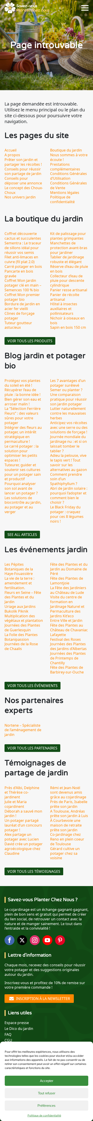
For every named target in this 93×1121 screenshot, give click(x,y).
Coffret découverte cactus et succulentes (23, 236)
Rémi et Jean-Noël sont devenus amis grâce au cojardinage (68, 792)
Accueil (10, 150)
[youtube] (47, 940)
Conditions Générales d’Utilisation (68, 176)
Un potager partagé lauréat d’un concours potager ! (23, 825)
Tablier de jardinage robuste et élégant (67, 259)
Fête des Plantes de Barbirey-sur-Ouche (67, 670)
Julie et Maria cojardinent (16, 804)
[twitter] (22, 940)
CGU (8, 1040)
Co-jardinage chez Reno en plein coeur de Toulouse (67, 839)
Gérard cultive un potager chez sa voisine (65, 853)
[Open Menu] (84, 7)
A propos (12, 154)
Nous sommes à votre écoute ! (69, 157)
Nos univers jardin (20, 197)
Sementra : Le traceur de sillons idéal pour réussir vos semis (23, 248)
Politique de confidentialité (44, 1115)
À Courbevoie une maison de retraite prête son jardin (66, 825)
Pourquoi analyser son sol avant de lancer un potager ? (21, 488)
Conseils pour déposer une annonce (23, 181)
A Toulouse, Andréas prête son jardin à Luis (69, 813)
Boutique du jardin (66, 150)
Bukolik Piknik (16, 611)
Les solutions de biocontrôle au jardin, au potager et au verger (23, 504)
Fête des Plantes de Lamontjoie (66, 581)
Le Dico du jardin (19, 1028)
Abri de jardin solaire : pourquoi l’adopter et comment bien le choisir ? (68, 495)
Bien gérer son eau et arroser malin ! (23, 402)
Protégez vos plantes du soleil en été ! (22, 383)
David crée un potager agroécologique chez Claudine (24, 848)
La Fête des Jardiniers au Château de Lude (68, 590)
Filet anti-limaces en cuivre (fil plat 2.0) (21, 259)
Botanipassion (17, 639)
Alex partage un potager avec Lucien (22, 837)
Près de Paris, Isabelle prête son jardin (68, 804)
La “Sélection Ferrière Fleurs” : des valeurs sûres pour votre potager (23, 415)
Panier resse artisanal (68, 289)
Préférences (46, 1105)
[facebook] (9, 940)
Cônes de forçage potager (20, 316)
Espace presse (17, 1022)
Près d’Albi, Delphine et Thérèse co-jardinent (22, 792)
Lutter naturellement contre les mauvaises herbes (68, 413)
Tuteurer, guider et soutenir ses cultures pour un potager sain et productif (23, 471)
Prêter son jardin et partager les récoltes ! (23, 162)
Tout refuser (46, 1093)
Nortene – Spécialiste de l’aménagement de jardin (23, 730)
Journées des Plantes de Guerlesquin (22, 627)
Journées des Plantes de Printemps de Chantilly (68, 658)
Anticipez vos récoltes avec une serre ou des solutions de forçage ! (69, 427)
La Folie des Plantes (21, 634)
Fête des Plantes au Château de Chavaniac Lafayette (69, 630)
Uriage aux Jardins (20, 606)
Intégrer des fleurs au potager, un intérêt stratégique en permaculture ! (23, 434)
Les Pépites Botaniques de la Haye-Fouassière (19, 569)
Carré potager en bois (23, 266)
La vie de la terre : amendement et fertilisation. (19, 583)
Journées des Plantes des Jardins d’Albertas (68, 646)
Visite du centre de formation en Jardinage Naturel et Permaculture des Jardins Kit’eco (67, 606)
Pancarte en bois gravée (19, 273)
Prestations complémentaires (65, 167)
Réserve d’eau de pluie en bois (69, 269)
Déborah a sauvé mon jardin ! (23, 813)
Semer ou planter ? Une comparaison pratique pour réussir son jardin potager (68, 396)
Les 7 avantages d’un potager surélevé (68, 383)
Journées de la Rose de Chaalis (21, 646)
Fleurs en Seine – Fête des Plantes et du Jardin (23, 597)
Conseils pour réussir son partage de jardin (23, 171)
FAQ (8, 1034)
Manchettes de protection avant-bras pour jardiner (68, 248)
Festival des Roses (65, 639)
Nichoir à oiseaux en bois (67, 320)
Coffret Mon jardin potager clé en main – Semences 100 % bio (23, 285)
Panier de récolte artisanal (64, 297)
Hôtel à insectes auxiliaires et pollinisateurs (63, 308)
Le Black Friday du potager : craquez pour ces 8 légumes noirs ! (67, 514)
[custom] (60, 940)
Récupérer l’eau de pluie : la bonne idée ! (22, 392)
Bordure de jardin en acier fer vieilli (22, 306)
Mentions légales (64, 192)
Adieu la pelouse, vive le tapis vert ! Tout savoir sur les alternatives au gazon (68, 462)
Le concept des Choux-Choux (24, 190)
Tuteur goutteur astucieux (18, 325)
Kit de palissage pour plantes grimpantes (68, 236)
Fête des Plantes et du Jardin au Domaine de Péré (69, 569)
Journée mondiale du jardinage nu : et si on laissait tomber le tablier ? (68, 443)
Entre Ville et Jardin (66, 620)
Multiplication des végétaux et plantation (24, 618)
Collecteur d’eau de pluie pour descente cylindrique (67, 280)
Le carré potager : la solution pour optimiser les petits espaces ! (22, 453)
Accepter (46, 1081)
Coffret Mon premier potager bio (22, 297)
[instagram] (35, 940)
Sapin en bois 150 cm (68, 327)
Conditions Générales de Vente (68, 185)
